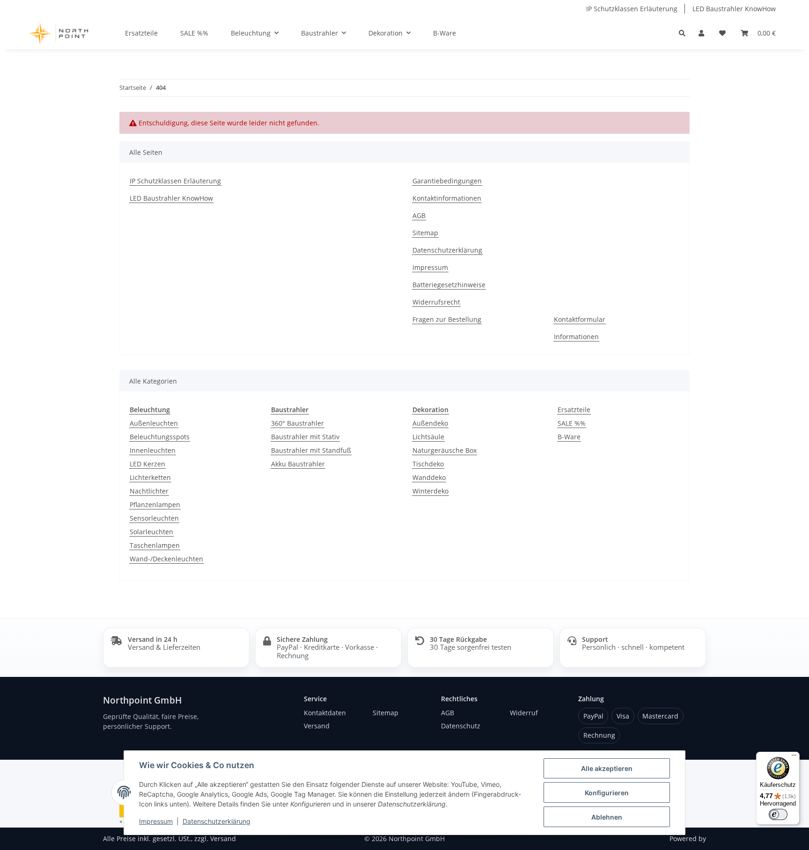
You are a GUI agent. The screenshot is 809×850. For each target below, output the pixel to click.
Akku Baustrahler (298, 463)
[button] (701, 33)
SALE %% (572, 423)
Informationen (576, 336)
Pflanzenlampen (155, 504)
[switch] (778, 814)
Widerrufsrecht (436, 302)
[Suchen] (682, 33)
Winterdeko (430, 491)
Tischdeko (428, 463)
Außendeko (430, 423)
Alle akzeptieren (606, 768)
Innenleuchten (153, 450)
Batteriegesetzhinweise (448, 284)
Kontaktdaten (325, 712)
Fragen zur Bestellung (446, 319)
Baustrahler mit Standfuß (311, 450)
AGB (419, 215)
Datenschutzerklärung (216, 821)
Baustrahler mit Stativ (305, 436)
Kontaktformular (579, 319)
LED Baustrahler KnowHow (734, 8)
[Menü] (794, 757)
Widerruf (524, 712)
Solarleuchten (151, 531)
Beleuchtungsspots (160, 436)
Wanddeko (429, 477)
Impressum (156, 821)
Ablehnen (606, 817)
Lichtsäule (428, 436)
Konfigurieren (607, 793)
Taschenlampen (155, 545)
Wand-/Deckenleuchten (166, 558)
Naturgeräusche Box (444, 450)
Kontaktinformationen (446, 198)
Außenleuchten (154, 423)
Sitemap (425, 232)
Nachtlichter (149, 491)
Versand (317, 725)
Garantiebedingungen (447, 180)
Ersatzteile (574, 409)
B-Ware (569, 436)
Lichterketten (150, 477)
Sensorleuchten (154, 518)
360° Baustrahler (297, 423)
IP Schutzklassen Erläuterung (631, 8)
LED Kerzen (147, 463)
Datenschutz (460, 725)
